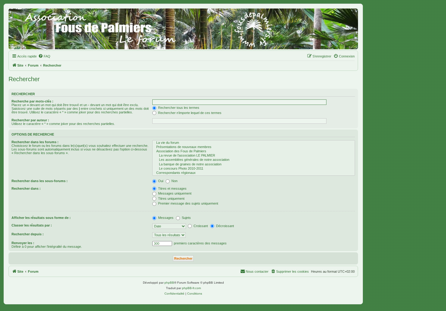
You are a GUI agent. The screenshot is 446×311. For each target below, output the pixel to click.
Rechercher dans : (26, 188)
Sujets (186, 217)
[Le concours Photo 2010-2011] (253, 169)
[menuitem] (44, 56)
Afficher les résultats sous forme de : (41, 217)
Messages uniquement (174, 193)
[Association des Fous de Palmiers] (253, 151)
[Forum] (183, 29)
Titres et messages (172, 188)
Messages (165, 217)
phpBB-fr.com (191, 288)
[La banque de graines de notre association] (253, 164)
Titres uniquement (170, 198)
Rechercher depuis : (28, 234)
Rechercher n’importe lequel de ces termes (189, 113)
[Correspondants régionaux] (253, 173)
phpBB (169, 282)
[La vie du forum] (253, 143)
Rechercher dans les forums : (35, 142)
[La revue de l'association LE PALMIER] (253, 156)
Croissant (200, 226)
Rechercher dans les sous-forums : (40, 181)
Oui (160, 181)
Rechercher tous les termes (178, 107)
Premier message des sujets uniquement (187, 203)
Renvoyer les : (23, 243)
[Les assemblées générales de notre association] (253, 160)
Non (174, 181)
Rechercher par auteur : (30, 120)
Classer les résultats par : (32, 225)
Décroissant (224, 226)
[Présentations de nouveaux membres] (253, 147)
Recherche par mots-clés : (32, 101)
